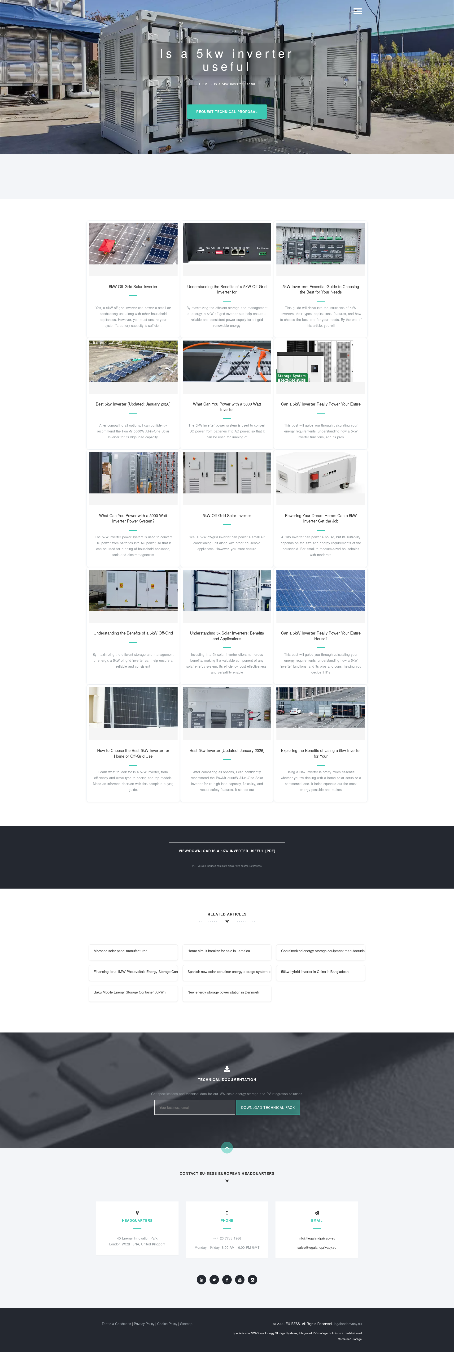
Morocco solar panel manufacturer (120, 950)
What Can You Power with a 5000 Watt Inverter (227, 406)
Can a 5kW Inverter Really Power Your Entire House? (321, 635)
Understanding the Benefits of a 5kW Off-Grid (133, 633)
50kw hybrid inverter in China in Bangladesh (315, 971)
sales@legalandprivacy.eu (316, 1247)
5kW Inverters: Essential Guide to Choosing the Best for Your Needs (321, 289)
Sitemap (186, 1323)
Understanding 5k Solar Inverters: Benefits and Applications (227, 635)
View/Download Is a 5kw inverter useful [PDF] (227, 850)
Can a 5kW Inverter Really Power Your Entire (321, 404)
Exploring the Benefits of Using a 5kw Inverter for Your (321, 753)
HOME (204, 84)
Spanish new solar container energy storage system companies (230, 971)
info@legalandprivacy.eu (317, 1238)
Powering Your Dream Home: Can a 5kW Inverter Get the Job (321, 518)
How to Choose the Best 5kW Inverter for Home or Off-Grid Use (133, 753)
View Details (131, 248)
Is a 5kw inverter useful (234, 84)
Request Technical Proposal (227, 111)
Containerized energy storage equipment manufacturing (323, 950)
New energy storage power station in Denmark (223, 991)
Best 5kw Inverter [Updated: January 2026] (133, 404)
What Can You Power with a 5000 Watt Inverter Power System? (133, 518)
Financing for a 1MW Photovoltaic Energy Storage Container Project (136, 971)
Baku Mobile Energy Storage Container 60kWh (130, 991)
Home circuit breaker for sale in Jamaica (219, 950)
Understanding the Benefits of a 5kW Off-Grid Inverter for (226, 289)
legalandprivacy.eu (348, 1323)
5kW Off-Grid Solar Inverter (133, 286)
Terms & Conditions (116, 1323)
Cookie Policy (167, 1323)
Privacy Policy (144, 1323)
